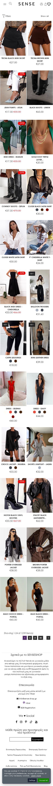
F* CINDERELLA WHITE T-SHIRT (39, 258)
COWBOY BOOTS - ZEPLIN (13, 206)
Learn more (36, 776)
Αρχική (11, 760)
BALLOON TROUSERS (40, 306)
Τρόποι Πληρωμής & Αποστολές (19, 755)
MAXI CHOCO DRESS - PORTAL (13, 615)
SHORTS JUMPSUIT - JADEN (40, 464)
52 (41, 638)
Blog (45, 766)
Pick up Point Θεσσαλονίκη (30, 766)
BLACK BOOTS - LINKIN (40, 107)
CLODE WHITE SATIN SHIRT (13, 257)
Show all (45, 16)
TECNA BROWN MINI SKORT (40, 59)
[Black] (37, 209)
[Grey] (37, 310)
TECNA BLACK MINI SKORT (13, 58)
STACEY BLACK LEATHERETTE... (39, 516)
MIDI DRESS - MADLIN (13, 157)
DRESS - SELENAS (13, 408)
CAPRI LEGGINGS (13, 357)
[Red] (10, 412)
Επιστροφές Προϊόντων (38, 749)
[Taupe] (42, 209)
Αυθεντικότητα (11, 766)
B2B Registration (27, 707)
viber (28, 703)
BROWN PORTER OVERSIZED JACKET (39, 566)
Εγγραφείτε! (37, 739)
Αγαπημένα (22, 760)
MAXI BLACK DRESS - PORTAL (39, 615)
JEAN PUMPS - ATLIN (13, 107)
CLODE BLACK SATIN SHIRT (40, 206)
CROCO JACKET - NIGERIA (13, 464)
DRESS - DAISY (39, 408)
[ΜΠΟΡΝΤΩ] (47, 209)
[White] (31, 209)
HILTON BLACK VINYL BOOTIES (13, 516)
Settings (32, 780)
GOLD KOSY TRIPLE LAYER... (39, 158)
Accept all (43, 780)
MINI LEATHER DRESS (40, 357)
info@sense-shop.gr (28, 698)
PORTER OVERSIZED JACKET (13, 566)
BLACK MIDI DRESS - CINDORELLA (13, 308)
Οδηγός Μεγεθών (37, 760)
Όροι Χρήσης (40, 755)
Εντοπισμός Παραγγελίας (16, 749)
